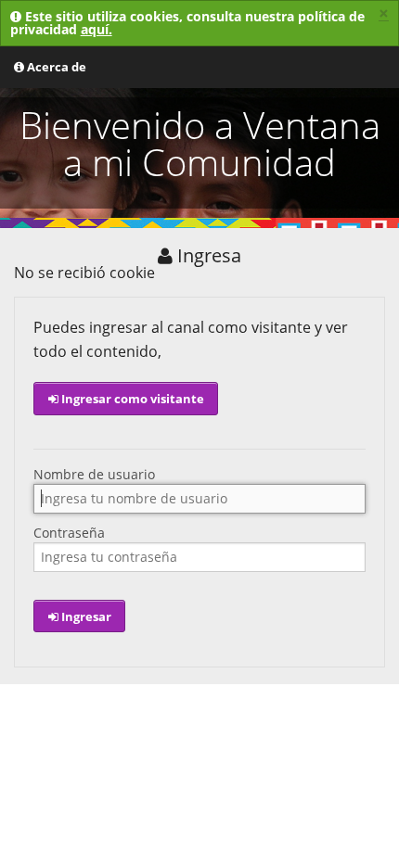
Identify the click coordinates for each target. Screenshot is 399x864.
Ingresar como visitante (131, 398)
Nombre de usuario (94, 474)
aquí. (96, 29)
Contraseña (69, 533)
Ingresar (84, 616)
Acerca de (55, 66)
